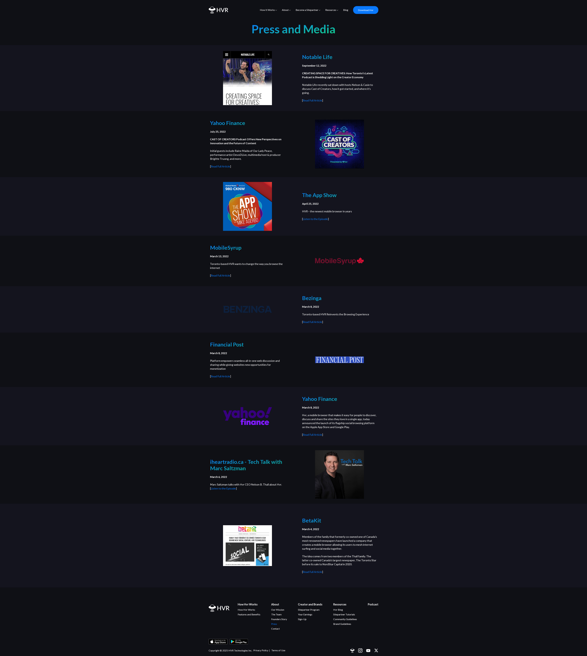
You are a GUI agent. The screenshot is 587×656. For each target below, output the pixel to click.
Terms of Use (278, 650)
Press (274, 623)
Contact (275, 628)
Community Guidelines (345, 619)
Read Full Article (312, 100)
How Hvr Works (246, 609)
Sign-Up (302, 619)
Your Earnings (305, 614)
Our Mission (277, 609)
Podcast (373, 604)
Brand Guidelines (342, 623)
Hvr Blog (338, 609)
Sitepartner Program (308, 609)
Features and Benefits (249, 614)
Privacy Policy (260, 650)
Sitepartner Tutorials (344, 614)
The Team (276, 614)
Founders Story (279, 619)
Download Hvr (365, 10)
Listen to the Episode (315, 219)
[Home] (219, 608)
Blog (345, 9)
